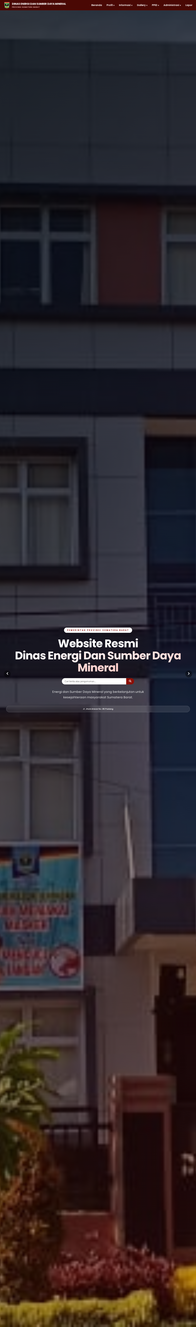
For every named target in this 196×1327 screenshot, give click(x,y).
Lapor (188, 5)
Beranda (96, 5)
